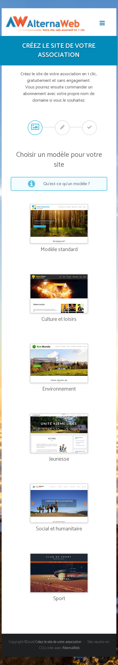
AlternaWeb (71, 648)
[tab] (34, 127)
